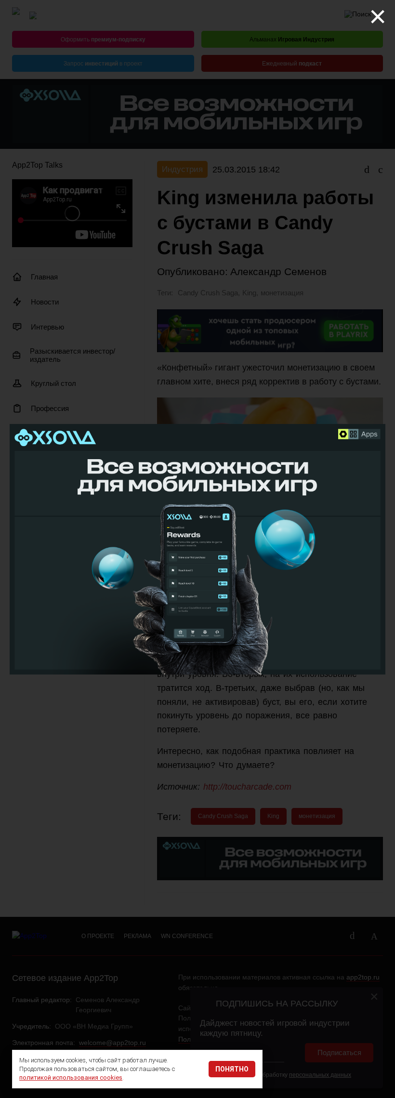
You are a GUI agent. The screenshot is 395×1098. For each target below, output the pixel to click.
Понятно (232, 1069)
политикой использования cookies (70, 1077)
